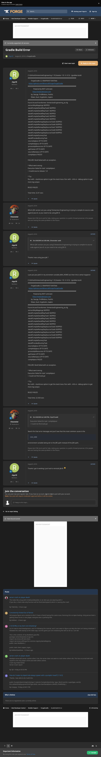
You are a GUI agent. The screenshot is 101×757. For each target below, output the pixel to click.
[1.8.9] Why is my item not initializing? (22, 626)
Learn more (4, 3)
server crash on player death (19, 597)
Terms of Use (31, 754)
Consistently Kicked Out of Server (21, 613)
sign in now (49, 494)
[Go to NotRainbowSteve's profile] (6, 626)
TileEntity (14, 607)
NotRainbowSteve (17, 650)
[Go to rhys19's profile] (7, 56)
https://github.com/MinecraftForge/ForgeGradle (46, 83)
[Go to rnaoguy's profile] (6, 675)
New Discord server (13, 519)
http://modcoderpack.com (42, 92)
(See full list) (92, 695)
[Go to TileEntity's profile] (6, 597)
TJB (12, 670)
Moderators (15, 219)
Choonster (14, 217)
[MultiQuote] (28, 198)
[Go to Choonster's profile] (14, 209)
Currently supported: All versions (18, 43)
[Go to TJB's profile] (6, 656)
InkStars (14, 620)
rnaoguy (14, 687)
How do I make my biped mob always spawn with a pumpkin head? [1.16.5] (36, 675)
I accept (93, 753)
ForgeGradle (31, 56)
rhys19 (11, 56)
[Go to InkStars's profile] (6, 613)
